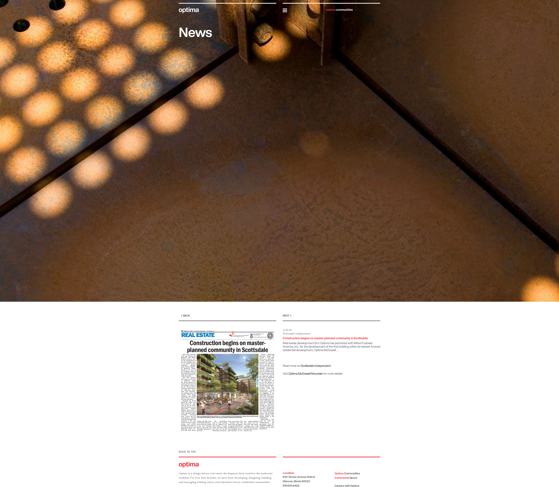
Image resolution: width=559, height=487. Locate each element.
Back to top (187, 452)
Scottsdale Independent (296, 333)
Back (186, 315)
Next (286, 315)
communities (339, 10)
